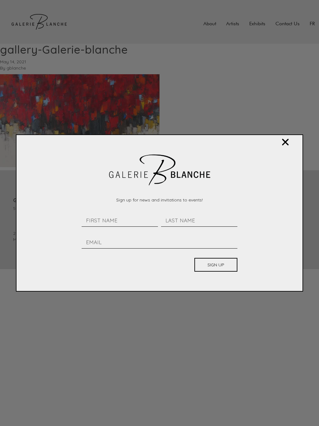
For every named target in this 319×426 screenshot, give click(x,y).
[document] (159, 213)
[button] (285, 142)
